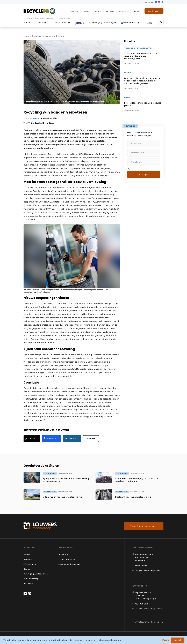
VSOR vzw (28, 583)
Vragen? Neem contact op (142, 526)
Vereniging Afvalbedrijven (104, 22)
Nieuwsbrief (123, 11)
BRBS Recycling (132, 22)
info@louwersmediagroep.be (148, 609)
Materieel (42, 22)
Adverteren (110, 11)
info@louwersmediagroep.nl (148, 571)
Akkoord (178, 640)
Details (165, 640)
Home (27, 36)
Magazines (74, 11)
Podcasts (86, 11)
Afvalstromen (60, 22)
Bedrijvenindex (154, 11)
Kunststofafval (32, 118)
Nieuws (27, 22)
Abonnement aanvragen (70, 564)
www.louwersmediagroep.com (149, 622)
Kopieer (91, 438)
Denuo (27, 569)
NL (135, 11)
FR (138, 11)
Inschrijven (144, 174)
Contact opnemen (67, 559)
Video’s (97, 11)
